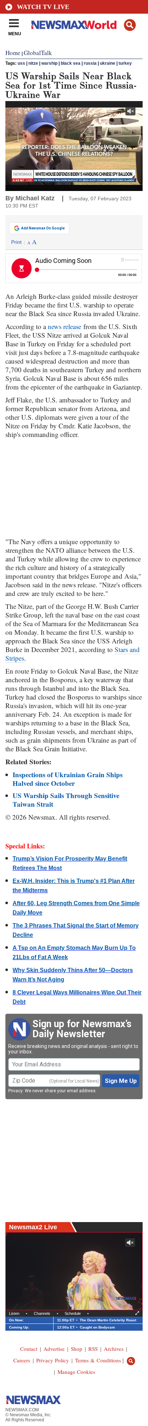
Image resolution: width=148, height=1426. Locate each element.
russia (90, 63)
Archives (114, 1348)
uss (21, 63)
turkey (125, 63)
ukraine (107, 63)
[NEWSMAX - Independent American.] (73, 24)
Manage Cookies (76, 1371)
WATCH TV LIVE (43, 6)
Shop (76, 1348)
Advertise (54, 1348)
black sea (70, 63)
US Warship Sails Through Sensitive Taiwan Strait (66, 800)
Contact (28, 1348)
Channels (42, 1313)
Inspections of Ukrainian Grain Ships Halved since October (67, 779)
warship (49, 63)
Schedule (73, 1313)
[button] (130, 25)
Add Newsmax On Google (43, 228)
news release (64, 326)
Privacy (15, 1090)
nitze (33, 63)
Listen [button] (14, 1313)
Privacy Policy (52, 1360)
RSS (93, 1348)
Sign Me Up (121, 1080)
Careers (21, 1360)
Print (16, 242)
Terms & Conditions (98, 1360)
